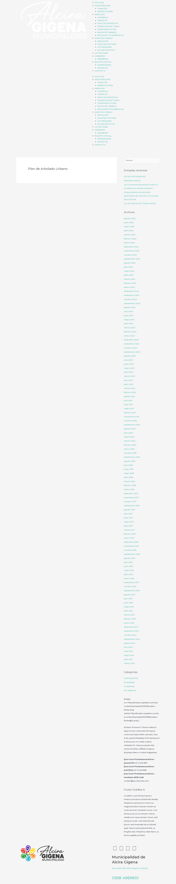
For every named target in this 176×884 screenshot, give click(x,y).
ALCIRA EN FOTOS (106, 50)
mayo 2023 (129, 368)
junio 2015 (128, 603)
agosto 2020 (130, 429)
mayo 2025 (129, 271)
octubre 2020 (130, 420)
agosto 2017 (129, 510)
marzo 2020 (129, 441)
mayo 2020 (129, 437)
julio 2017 (128, 514)
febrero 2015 (130, 619)
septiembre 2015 (132, 590)
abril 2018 (128, 477)
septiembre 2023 (132, 352)
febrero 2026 (130, 239)
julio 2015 (128, 598)
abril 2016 (128, 574)
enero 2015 (129, 623)
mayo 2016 (129, 570)
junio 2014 (128, 651)
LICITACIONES (101, 53)
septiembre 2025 (132, 259)
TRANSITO (102, 20)
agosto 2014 (129, 643)
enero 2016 (129, 578)
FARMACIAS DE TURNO (108, 26)
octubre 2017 (130, 501)
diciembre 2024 (131, 291)
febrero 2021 (130, 412)
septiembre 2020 (132, 425)
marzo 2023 (129, 376)
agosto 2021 (129, 396)
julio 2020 (128, 433)
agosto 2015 (129, 594)
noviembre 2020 (131, 417)
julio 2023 (128, 360)
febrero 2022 (130, 392)
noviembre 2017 (131, 497)
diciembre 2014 (131, 627)
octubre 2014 (130, 635)
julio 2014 (128, 647)
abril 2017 (128, 526)
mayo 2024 (129, 319)
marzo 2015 (129, 615)
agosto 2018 (129, 461)
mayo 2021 (129, 408)
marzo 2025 (129, 279)
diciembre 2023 (131, 340)
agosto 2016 (129, 558)
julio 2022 (128, 380)
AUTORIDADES (104, 47)
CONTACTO (100, 71)
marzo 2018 (129, 481)
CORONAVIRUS (131, 678)
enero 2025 (129, 287)
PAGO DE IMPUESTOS (107, 23)
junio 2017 (128, 518)
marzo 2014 (129, 663)
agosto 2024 (130, 307)
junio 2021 (128, 404)
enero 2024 (129, 336)
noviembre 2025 (131, 251)
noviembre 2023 (131, 344)
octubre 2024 (130, 299)
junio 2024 (129, 315)
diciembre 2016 (131, 542)
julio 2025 (128, 267)
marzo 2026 (129, 234)
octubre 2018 (130, 453)
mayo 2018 (129, 473)
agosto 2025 (130, 263)
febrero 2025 (130, 283)
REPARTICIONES (105, 11)
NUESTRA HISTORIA (106, 44)
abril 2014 (128, 659)
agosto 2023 (130, 356)
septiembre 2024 (132, 303)
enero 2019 (129, 449)
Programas (129, 686)
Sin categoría (130, 690)
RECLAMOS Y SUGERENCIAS (110, 35)
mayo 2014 (129, 655)
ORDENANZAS (104, 65)
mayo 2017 (129, 522)
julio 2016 (128, 562)
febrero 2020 (130, 445)
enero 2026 (129, 242)
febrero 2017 (130, 534)
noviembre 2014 (131, 631)
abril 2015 (128, 611)
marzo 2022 (129, 388)
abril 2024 (128, 323)
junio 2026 (129, 222)
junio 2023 (128, 364)
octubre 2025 (130, 255)
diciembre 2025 (131, 247)
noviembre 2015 (131, 582)
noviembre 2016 (131, 546)
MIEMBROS (102, 59)
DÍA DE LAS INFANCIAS (135, 176)
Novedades (129, 682)
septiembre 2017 (132, 505)
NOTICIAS (99, 2)
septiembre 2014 (132, 639)
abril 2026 (128, 230)
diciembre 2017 (131, 493)
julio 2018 (128, 465)
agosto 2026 (130, 218)
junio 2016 (128, 566)
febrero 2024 (130, 332)
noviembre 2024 (131, 295)
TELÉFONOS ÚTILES (106, 29)
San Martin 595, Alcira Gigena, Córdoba (130, 868)
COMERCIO (102, 17)
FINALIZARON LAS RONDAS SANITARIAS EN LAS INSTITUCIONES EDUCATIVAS (141, 196)
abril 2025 (128, 275)
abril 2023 (128, 372)
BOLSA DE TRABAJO (107, 32)
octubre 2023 (130, 348)
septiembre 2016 (132, 554)
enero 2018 (129, 489)
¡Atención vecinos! (132, 180)
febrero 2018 (130, 485)
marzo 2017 (129, 530)
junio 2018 (128, 469)
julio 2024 (128, 311)
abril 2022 (128, 384)
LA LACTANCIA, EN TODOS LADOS (140, 203)
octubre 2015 (130, 586)
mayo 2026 (129, 226)
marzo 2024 (129, 327)
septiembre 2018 (132, 457)
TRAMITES (102, 8)
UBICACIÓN (102, 41)
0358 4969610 (125, 877)
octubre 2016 (130, 550)
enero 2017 (129, 538)
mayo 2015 (129, 607)
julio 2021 (128, 400)
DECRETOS (102, 68)
